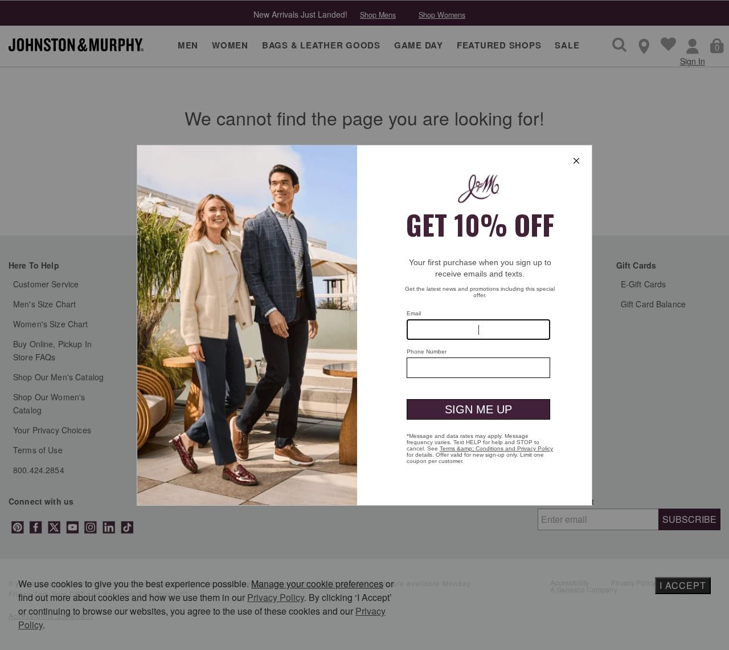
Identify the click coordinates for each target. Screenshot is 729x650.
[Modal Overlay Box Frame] (364, 325)
